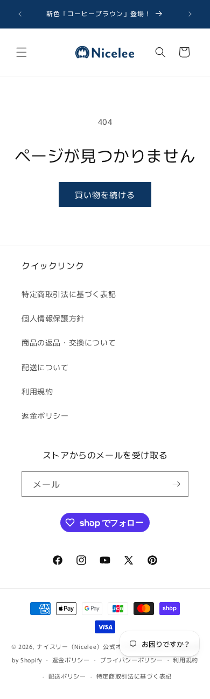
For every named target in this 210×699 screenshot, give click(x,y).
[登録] (176, 484)
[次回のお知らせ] (190, 14)
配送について (45, 367)
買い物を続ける (105, 194)
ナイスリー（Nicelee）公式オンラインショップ (104, 646)
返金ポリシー (45, 415)
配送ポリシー (67, 676)
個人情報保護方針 (53, 318)
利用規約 (37, 391)
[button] (21, 52)
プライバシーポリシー (131, 659)
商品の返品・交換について (69, 342)
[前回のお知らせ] (20, 14)
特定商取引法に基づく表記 (69, 293)
